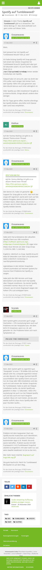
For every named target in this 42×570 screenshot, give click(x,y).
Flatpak (19, 522)
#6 (34, 364)
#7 (34, 429)
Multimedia (15, 506)
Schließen (29, 567)
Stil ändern (6, 545)
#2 (34, 131)
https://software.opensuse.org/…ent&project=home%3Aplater (16, 243)
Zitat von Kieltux (12, 175)
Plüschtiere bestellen (25, 552)
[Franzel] (7, 503)
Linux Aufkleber (17, 554)
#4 (34, 232)
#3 (34, 169)
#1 (34, 43)
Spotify (32, 519)
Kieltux (27, 150)
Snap (9, 522)
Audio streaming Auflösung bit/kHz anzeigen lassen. (22, 501)
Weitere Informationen (15, 567)
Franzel (13, 504)
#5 (34, 316)
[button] (3, 3)
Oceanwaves (9, 15)
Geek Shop (26, 554)
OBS (8, 519)
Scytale (27, 345)
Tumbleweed (19, 519)
